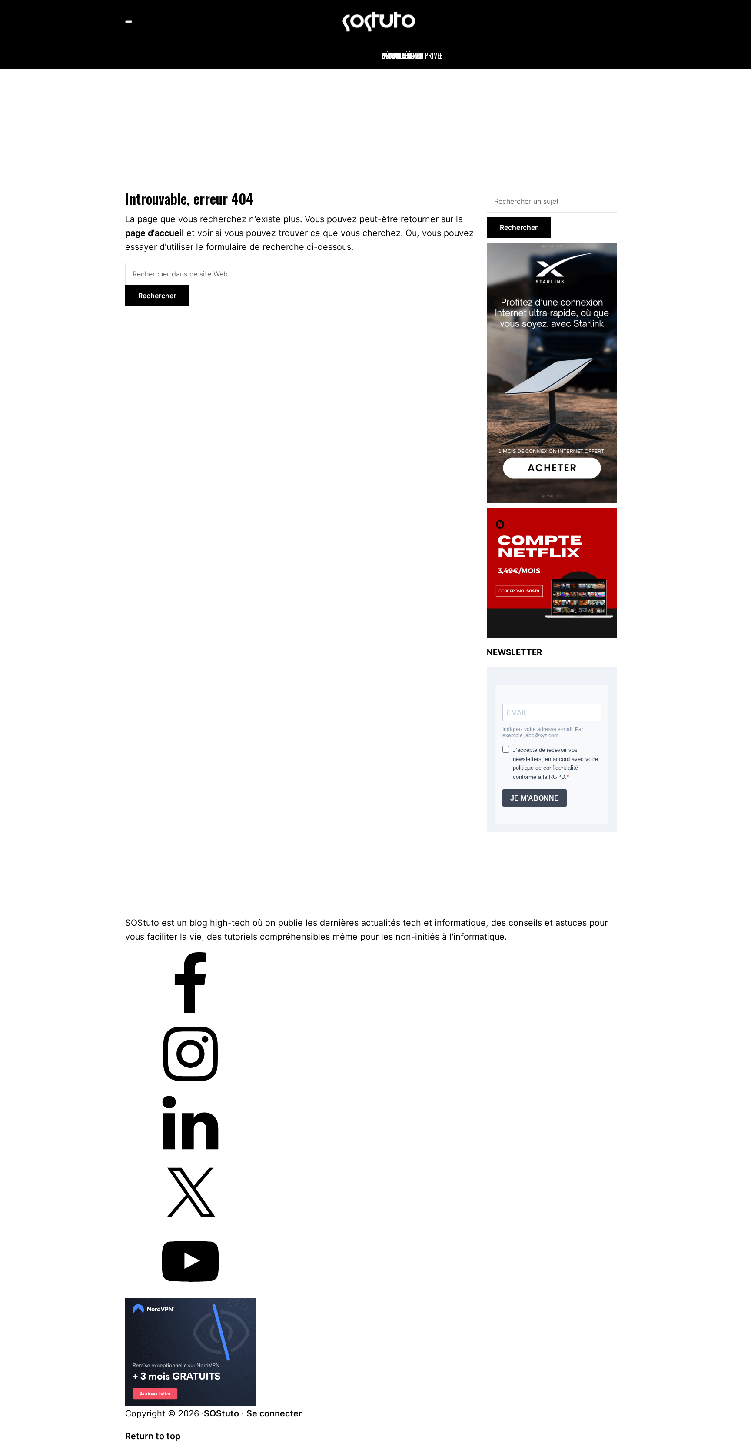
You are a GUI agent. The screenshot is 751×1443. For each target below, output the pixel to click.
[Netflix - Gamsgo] (552, 513)
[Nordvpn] (190, 1305)
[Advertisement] (375, 127)
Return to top (152, 1436)
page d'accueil (154, 233)
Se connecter (274, 1413)
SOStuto (221, 1413)
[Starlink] (552, 247)
